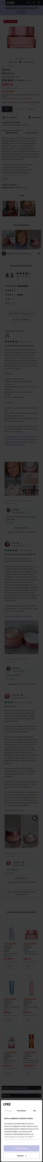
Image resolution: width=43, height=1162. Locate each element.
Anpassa (20, 1156)
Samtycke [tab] (8, 1111)
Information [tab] (21, 1111)
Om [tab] (34, 1111)
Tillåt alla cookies (21, 1148)
